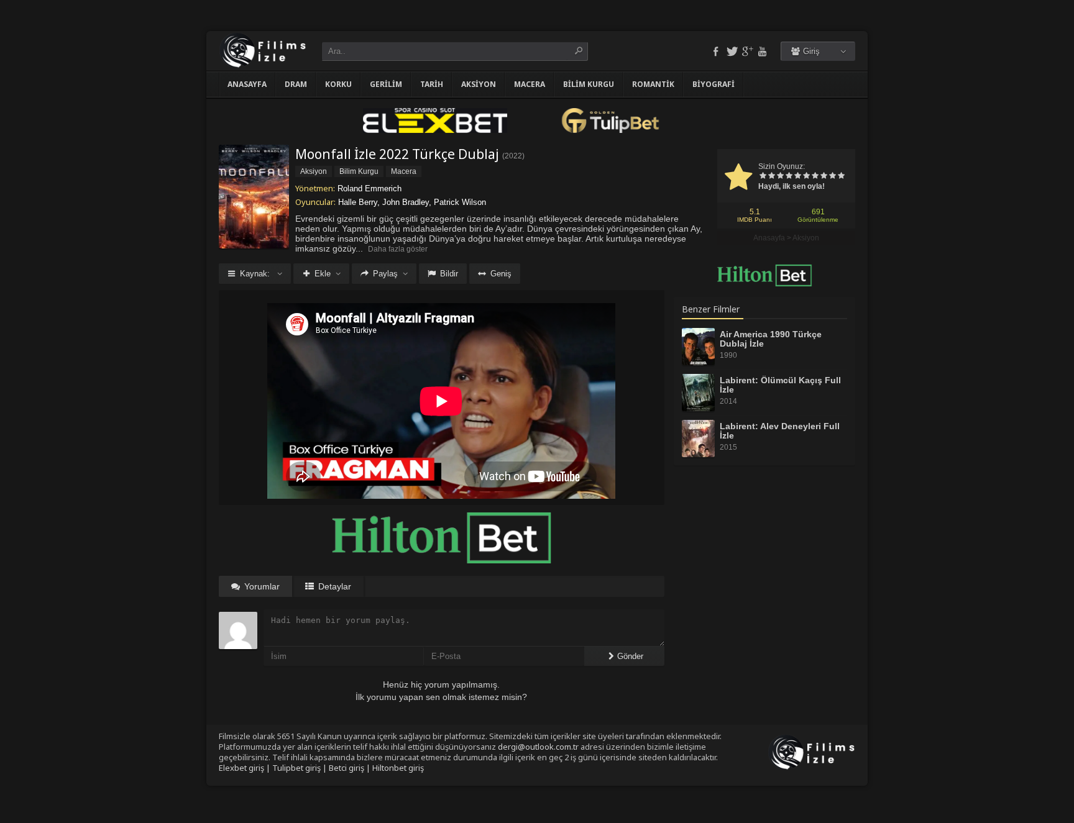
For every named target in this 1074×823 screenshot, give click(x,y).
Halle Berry (357, 202)
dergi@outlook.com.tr (538, 746)
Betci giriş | (350, 767)
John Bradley (405, 202)
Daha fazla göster (398, 249)
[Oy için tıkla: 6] (806, 176)
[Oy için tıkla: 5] (797, 176)
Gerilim (386, 84)
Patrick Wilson (460, 202)
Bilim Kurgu (588, 84)
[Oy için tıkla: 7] (814, 176)
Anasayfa (247, 84)
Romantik (653, 84)
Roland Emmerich (369, 188)
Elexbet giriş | (245, 767)
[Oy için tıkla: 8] (823, 176)
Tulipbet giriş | (300, 767)
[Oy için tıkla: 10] (841, 176)
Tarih (431, 84)
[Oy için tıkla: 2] (771, 176)
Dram (296, 84)
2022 (513, 156)
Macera (529, 84)
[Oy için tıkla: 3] (780, 176)
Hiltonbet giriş (398, 767)
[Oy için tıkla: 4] (788, 176)
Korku (338, 84)
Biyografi (713, 84)
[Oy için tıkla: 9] (832, 176)
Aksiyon (478, 84)
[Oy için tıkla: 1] (762, 176)
